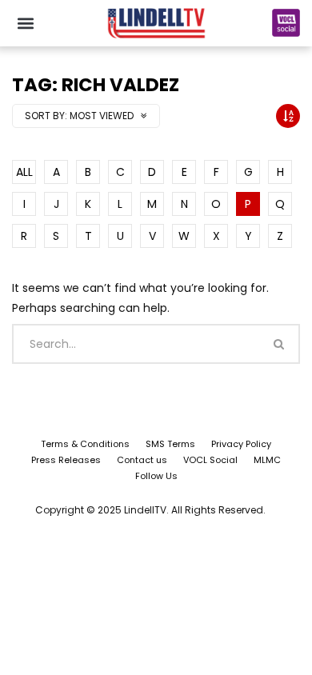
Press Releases (66, 459)
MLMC (267, 459)
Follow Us (156, 475)
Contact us (142, 459)
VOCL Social (210, 459)
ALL (24, 172)
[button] (25, 23)
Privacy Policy (241, 443)
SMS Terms (170, 443)
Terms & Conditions (85, 443)
